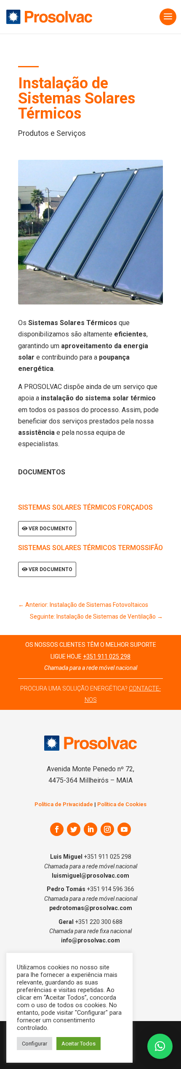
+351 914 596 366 (110, 889)
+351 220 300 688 (98, 921)
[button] (160, 1046)
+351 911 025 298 (106, 656)
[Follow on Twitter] (73, 829)
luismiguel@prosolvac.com (90, 875)
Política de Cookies (121, 804)
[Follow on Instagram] (107, 829)
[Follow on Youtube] (124, 829)
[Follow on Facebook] (57, 829)
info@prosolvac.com (90, 940)
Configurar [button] (34, 1043)
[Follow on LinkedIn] (90, 829)
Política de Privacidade (64, 804)
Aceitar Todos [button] (78, 1043)
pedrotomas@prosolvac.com (90, 908)
